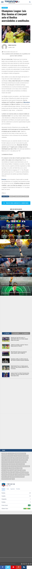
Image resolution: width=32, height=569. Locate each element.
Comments (25, 333)
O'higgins (11, 468)
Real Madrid (19, 468)
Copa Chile (11, 462)
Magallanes (5, 476)
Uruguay (4, 474)
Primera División (17, 457)
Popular (7, 333)
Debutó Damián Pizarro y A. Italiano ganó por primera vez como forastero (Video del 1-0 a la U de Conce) (20, 367)
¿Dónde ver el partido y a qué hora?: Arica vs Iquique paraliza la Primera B (19, 345)
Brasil (10, 472)
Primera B (25, 457)
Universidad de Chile (20, 453)
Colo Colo (11, 453)
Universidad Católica (7, 455)
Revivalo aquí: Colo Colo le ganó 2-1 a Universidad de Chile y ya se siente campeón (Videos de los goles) (19, 339)
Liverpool (26, 196)
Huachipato (5, 464)
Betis (26, 472)
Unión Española (23, 459)
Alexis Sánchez (6, 466)
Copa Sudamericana (21, 462)
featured (4, 453)
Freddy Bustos (12, 45)
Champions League (18, 196)
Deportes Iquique (6, 478)
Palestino (4, 462)
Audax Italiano (20, 464)
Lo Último (16, 333)
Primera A (26, 474)
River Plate (5, 468)
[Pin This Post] (13, 567)
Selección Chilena (23, 455)
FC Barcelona (18, 474)
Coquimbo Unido (14, 470)
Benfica (11, 196)
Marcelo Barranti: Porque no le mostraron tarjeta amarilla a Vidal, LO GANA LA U (19, 352)
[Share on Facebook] (2, 567)
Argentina (12, 464)
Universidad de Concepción (17, 476)
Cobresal (22, 470)
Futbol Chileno (6, 459)
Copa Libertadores (7, 457)
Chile (15, 455)
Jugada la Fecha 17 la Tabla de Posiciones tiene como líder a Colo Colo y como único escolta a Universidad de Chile (20, 374)
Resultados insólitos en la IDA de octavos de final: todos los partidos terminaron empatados (20, 359)
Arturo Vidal (14, 466)
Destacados (14, 459)
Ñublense (4, 472)
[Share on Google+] (18, 567)
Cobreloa (15, 472)
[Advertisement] (16, 313)
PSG (13, 478)
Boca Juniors (5, 470)
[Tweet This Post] (8, 567)
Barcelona (27, 102)
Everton (4, 179)
